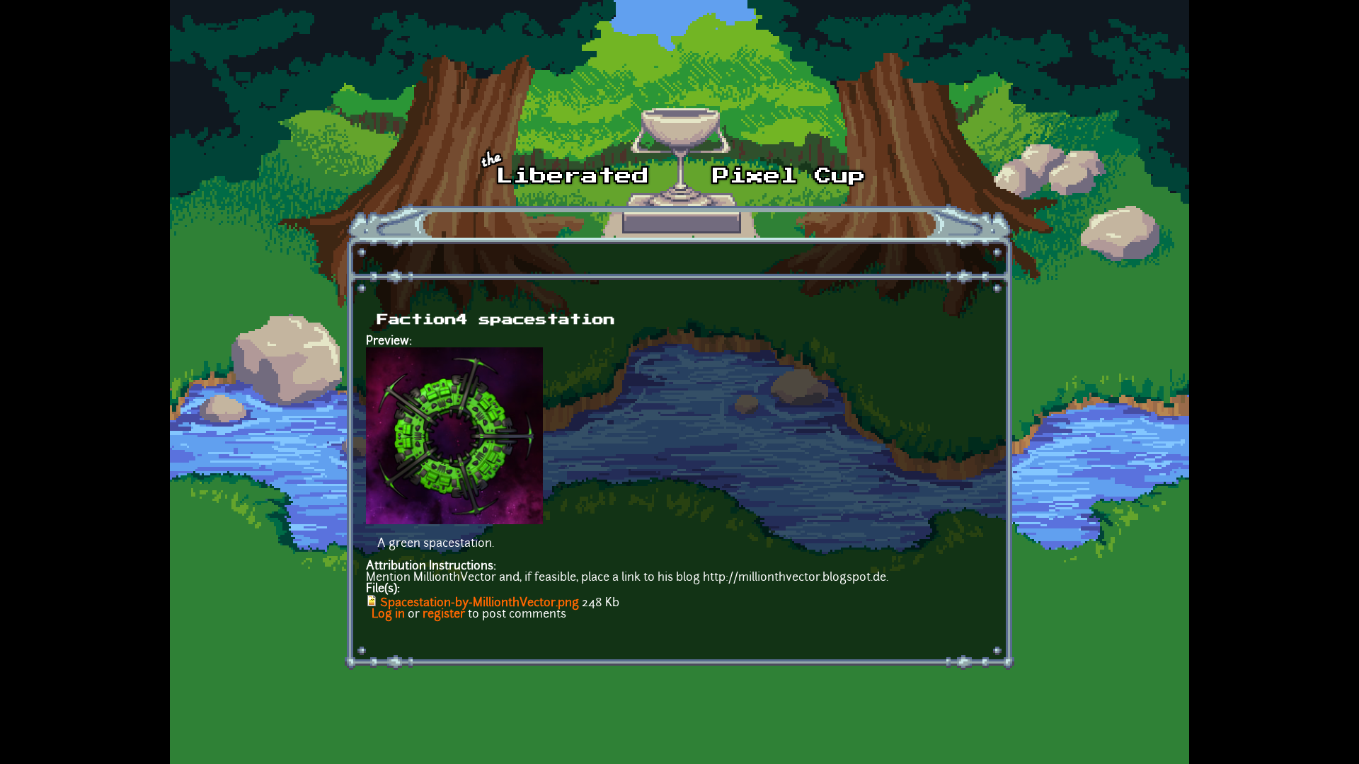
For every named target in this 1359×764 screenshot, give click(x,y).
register (444, 614)
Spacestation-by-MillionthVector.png (479, 603)
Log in (388, 614)
